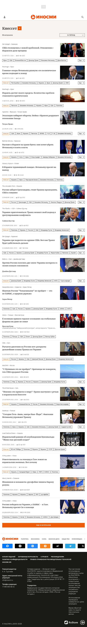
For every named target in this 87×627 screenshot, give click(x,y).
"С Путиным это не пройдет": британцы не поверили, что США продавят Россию (29, 370)
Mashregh (5, 67)
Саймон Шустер (22, 208)
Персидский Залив (31, 180)
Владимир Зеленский (62, 230)
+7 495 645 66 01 (8, 587)
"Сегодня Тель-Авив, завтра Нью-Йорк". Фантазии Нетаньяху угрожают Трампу (27, 415)
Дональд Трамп (34, 60)
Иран (5, 60)
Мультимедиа (77, 539)
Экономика (35, 539)
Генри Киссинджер (62, 404)
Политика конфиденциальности (14, 559)
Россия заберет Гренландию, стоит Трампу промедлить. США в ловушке (30, 191)
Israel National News (9, 433)
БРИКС (42, 133)
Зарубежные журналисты (28, 557)
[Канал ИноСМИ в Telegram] (70, 546)
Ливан (14, 456)
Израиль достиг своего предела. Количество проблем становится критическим (28, 94)
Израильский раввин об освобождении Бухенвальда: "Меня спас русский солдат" (28, 438)
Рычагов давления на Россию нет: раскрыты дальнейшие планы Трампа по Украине (24, 348)
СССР (50, 449)
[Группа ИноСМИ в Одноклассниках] (45, 546)
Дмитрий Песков (37, 359)
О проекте (44, 557)
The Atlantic (6, 208)
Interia (4, 315)
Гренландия (22, 202)
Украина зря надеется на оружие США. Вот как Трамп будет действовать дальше (28, 241)
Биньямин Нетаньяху (48, 60)
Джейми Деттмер (19, 259)
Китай (22, 517)
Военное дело (54, 539)
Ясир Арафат (35, 157)
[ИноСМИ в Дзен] (20, 546)
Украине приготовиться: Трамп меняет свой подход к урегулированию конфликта (29, 213)
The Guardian (15, 83)
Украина (22, 230)
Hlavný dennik (6, 478)
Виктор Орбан (50, 336)
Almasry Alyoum (7, 163)
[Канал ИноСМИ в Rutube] (58, 546)
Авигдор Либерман (49, 157)
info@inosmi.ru (7, 580)
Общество (65, 539)
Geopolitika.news (7, 287)
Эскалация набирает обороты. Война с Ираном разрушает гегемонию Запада (30, 117)
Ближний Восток (20, 60)
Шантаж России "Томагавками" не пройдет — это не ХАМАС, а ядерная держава (27, 292)
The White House (7, 388)
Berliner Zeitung (7, 141)
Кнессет (9, 28)
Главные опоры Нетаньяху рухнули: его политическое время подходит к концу (29, 71)
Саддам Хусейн (66, 427)
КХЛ (37, 494)
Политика (59, 105)
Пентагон (14, 105)
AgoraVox (5, 112)
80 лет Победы (16, 449)
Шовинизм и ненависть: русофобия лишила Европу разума (28, 483)
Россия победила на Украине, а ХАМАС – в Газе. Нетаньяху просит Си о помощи (25, 505)
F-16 (53, 133)
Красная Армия (60, 449)
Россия (13, 202)
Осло (21, 157)
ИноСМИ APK (6, 562)
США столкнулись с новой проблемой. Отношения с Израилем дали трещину (27, 49)
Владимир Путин (46, 230)
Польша (10, 315)
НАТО (56, 281)
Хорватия (18, 287)
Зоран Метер (27, 287)
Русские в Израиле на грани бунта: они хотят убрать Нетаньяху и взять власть (27, 146)
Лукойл (73, 253)
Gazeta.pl (5, 410)
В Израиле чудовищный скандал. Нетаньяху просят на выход (29, 168)
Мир (13, 382)
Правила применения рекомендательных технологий (50, 559)
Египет (17, 163)
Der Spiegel (6, 44)
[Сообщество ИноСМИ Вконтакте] (32, 546)
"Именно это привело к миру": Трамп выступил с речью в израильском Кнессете (30, 393)
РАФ (40, 472)
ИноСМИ (5, 365)
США (10, 60)
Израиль (41, 83)
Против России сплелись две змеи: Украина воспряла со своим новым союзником (29, 264)
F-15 (48, 133)
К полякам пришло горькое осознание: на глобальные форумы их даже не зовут (29, 320)
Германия (14, 44)
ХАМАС (62, 309)
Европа (30, 494)
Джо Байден (55, 517)
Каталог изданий (8, 557)
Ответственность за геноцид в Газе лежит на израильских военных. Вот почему (24, 460)
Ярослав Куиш (19, 315)
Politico (4, 259)
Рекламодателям (57, 557)
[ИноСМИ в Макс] (7, 546)
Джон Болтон (61, 60)
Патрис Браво (22, 112)
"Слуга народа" (65, 281)
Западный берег (24, 472)
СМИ (67, 83)
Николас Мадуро (56, 202)
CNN (3, 343)
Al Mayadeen (6, 456)
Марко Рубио (55, 253)
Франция (13, 112)
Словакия (16, 478)
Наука (44, 539)
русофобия (44, 494)
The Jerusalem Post (8, 186)
